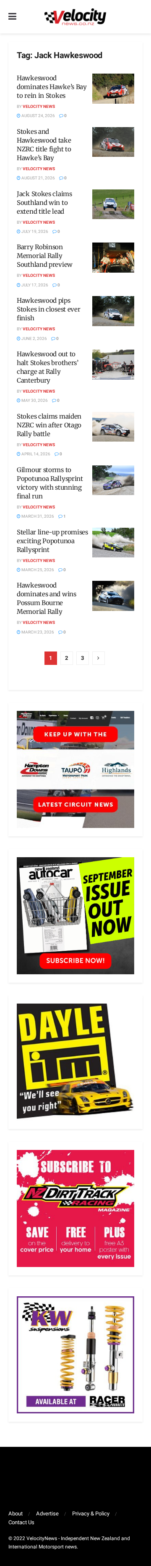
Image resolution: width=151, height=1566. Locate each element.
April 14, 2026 (35, 454)
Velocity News (39, 107)
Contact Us (21, 1522)
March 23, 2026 (37, 632)
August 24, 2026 (38, 116)
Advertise (47, 1513)
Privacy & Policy (90, 1513)
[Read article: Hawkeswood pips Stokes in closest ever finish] (113, 311)
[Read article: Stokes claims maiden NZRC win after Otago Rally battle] (113, 427)
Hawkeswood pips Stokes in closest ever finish (48, 309)
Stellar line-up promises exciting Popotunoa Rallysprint (52, 541)
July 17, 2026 (34, 285)
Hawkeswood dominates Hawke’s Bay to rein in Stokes (52, 87)
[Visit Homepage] (75, 16)
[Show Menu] (12, 16)
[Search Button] (138, 16)
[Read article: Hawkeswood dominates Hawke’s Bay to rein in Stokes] (113, 89)
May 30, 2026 (34, 401)
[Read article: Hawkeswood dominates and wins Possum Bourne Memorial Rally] (113, 596)
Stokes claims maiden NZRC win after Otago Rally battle (49, 425)
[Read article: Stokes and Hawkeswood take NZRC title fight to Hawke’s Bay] (113, 142)
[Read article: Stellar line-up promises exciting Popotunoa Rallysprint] (113, 543)
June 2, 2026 (34, 339)
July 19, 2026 (34, 232)
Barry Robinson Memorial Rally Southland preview (45, 255)
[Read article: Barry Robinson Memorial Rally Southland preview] (113, 258)
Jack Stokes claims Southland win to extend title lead (44, 202)
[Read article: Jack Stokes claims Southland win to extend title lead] (113, 204)
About (15, 1513)
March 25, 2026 (37, 570)
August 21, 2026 (38, 178)
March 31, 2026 (37, 516)
